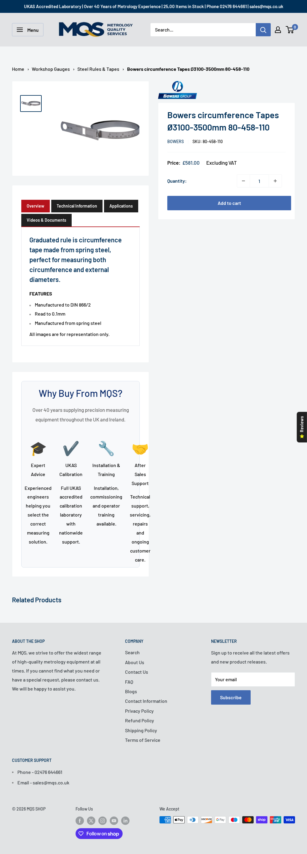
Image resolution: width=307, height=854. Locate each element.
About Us (134, 662)
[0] (290, 29)
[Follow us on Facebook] (80, 820)
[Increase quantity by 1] (275, 181)
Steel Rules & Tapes (98, 69)
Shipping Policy (141, 730)
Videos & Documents (46, 220)
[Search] (263, 29)
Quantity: (177, 181)
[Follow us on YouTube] (114, 820)
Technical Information (77, 205)
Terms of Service (142, 740)
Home (18, 69)
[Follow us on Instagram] (102, 820)
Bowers (175, 141)
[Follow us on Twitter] (91, 820)
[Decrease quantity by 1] (243, 181)
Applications (121, 205)
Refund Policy (139, 720)
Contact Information (146, 701)
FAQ (129, 682)
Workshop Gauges (51, 69)
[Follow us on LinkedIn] (125, 820)
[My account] (278, 29)
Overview (35, 205)
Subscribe (231, 697)
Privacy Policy (139, 711)
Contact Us (136, 672)
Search (132, 652)
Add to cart (229, 203)
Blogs (131, 691)
